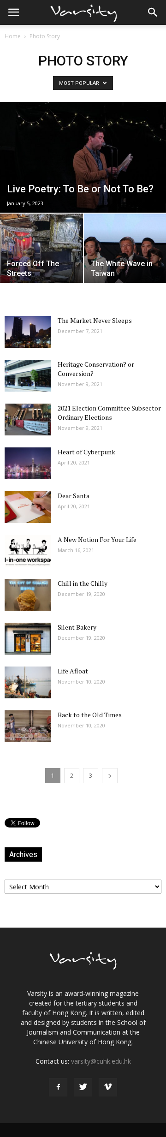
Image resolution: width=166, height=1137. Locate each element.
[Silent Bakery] (28, 639)
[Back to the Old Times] (28, 726)
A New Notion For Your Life (97, 539)
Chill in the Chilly (82, 583)
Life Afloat (73, 671)
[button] (153, 12)
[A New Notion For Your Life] (28, 551)
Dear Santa (73, 495)
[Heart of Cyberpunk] (28, 463)
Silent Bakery (77, 627)
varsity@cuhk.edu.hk (101, 1061)
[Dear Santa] (28, 507)
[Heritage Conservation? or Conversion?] (28, 376)
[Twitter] (83, 1087)
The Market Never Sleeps (95, 320)
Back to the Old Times (90, 714)
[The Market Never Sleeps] (28, 332)
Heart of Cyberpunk (86, 451)
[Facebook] (58, 1087)
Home (13, 36)
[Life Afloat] (28, 682)
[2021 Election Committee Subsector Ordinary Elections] (28, 419)
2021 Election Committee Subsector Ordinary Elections (109, 413)
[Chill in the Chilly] (28, 595)
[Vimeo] (108, 1087)
